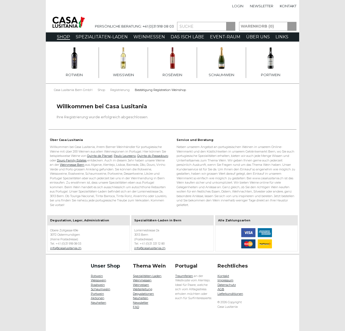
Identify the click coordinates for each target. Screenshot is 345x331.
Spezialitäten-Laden (102, 36)
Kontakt (288, 6)
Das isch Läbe (187, 36)
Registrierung (120, 90)
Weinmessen (149, 36)
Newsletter (261, 6)
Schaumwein (221, 75)
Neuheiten (98, 303)
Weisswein (123, 75)
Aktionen (97, 298)
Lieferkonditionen (230, 294)
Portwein (270, 75)
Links (281, 36)
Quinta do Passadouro (152, 156)
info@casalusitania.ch (65, 248)
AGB (221, 289)
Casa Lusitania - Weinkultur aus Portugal (69, 22)
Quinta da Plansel (99, 156)
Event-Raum (225, 36)
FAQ (136, 307)
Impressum (225, 280)
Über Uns (258, 36)
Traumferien (184, 276)
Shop (63, 37)
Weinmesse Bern (72, 165)
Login (237, 6)
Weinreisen (141, 285)
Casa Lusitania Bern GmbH (73, 90)
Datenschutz (227, 285)
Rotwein (74, 75)
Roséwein (172, 75)
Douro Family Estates (72, 160)
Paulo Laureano (125, 156)
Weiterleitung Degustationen (143, 291)
